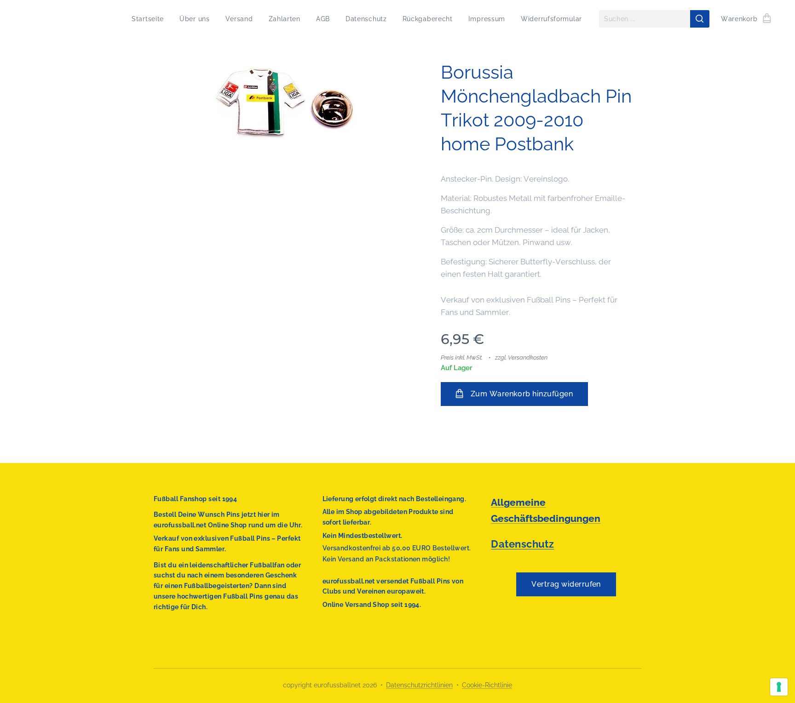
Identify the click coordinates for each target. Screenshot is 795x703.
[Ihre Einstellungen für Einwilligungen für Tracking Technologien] (779, 687)
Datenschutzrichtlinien (419, 685)
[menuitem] (148, 18)
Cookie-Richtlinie (487, 685)
